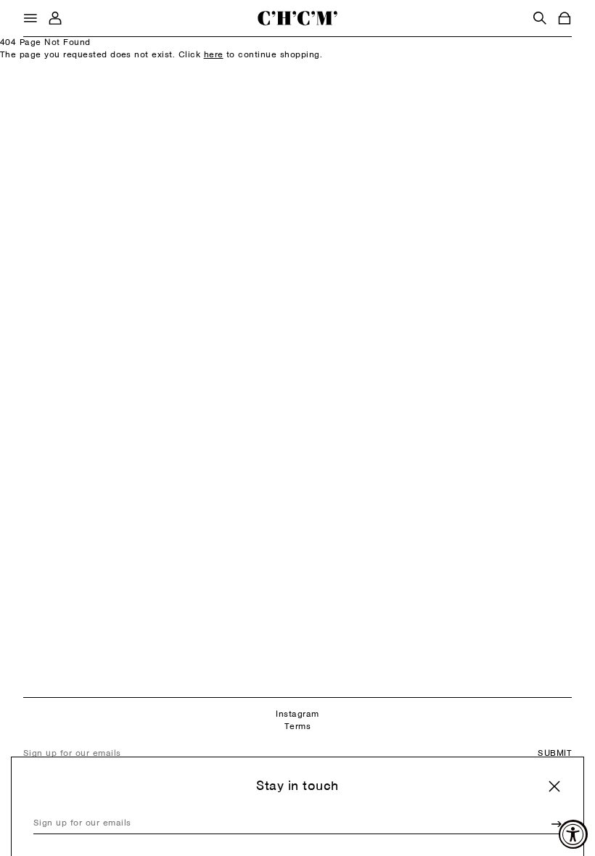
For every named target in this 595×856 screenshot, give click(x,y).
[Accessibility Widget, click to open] (573, 834)
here (213, 55)
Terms (297, 727)
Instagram (297, 714)
